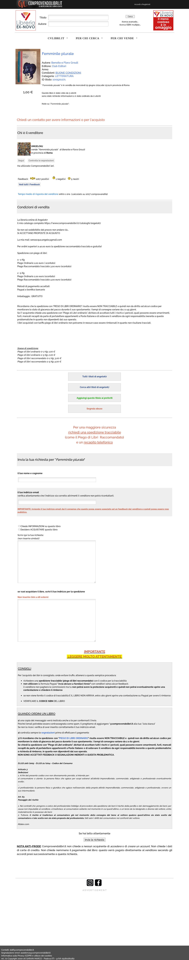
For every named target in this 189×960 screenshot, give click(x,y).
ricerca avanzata (129, 21)
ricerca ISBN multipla (129, 25)
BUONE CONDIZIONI (68, 72)
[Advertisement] (94, 911)
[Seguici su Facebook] (98, 885)
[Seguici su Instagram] (90, 885)
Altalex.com (23, 824)
